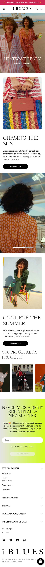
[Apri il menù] (3, 9)
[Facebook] (11, 540)
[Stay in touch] (41, 468)
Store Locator (7, 485)
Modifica (5, 532)
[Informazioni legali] (41, 521)
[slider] (23, 247)
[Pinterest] (18, 540)
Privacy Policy (28, 446)
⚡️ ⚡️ (22, 2)
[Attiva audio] (41, 247)
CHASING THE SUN (20, 141)
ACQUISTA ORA (15, 166)
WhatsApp (6, 473)
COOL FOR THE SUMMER (22, 320)
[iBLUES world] (41, 497)
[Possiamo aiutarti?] (41, 513)
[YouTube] (24, 540)
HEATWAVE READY (22, 58)
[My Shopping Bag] (41, 8)
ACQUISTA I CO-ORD (22, 64)
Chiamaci (5, 478)
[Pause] (3, 247)
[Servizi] (41, 505)
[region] (22, 213)
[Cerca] (36, 8)
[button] (40, 561)
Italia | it (9, 529)
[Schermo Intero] (37, 247)
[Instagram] (4, 540)
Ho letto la (24, 446)
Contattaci (6, 490)
